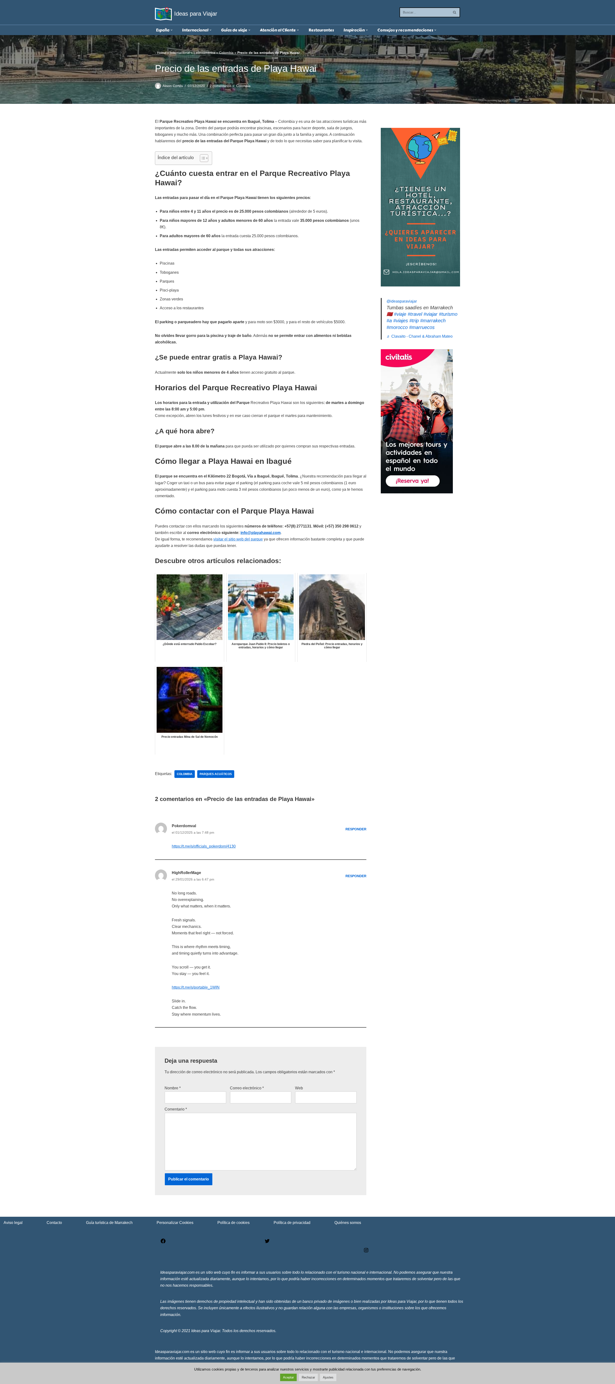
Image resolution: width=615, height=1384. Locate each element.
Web (299, 1088)
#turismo (448, 314)
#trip (414, 320)
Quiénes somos (347, 1223)
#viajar (430, 314)
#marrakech (433, 320)
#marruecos (422, 327)
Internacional (180, 53)
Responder (355, 829)
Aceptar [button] (288, 1377)
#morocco (397, 327)
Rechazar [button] (308, 1377)
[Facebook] (163, 1243)
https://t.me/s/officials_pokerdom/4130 (204, 846)
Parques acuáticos (216, 774)
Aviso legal (13, 1223)
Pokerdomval (184, 826)
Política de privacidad (292, 1223)
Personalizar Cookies (175, 1223)
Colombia (226, 53)
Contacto (54, 1223)
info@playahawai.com (260, 533)
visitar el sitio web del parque (238, 539)
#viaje (400, 314)
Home (161, 53)
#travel (415, 314)
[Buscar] (454, 12)
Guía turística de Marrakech (109, 1223)
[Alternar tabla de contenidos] (201, 158)
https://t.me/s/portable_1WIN (196, 987)
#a (389, 320)
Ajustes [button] (328, 1377)
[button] (171, 30)
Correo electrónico (247, 1088)
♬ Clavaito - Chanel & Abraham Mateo (420, 336)
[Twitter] (267, 1243)
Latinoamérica (204, 53)
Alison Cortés (173, 86)
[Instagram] (366, 1252)
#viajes (400, 320)
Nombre (173, 1088)
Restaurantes (321, 30)
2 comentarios (220, 86)
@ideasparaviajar (402, 301)
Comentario (176, 1109)
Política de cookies (233, 1223)
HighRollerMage (186, 873)
